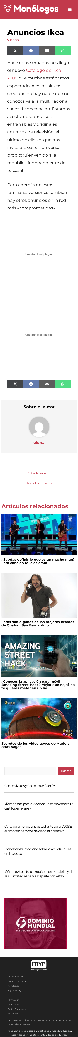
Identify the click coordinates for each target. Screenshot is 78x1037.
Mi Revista (13, 1013)
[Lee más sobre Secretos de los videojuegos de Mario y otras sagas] (38, 718)
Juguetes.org (14, 990)
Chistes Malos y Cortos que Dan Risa (30, 786)
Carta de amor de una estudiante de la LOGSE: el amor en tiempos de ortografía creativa (38, 828)
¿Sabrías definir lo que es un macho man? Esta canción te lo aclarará (38, 561)
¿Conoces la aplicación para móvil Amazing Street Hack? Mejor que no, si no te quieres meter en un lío (38, 685)
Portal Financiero (17, 1009)
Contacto (39, 1020)
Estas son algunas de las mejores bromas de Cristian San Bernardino (37, 623)
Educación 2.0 (15, 976)
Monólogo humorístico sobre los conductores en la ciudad (37, 851)
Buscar (66, 770)
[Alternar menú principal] (70, 9)
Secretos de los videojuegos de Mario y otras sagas (35, 745)
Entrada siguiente (39, 483)
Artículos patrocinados (20, 1020)
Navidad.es (13, 986)
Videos (13, 40)
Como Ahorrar (15, 1004)
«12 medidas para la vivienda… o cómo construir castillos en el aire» (38, 806)
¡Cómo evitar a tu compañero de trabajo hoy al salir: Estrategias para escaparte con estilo (38, 874)
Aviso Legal (51, 1020)
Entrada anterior (39, 473)
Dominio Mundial (17, 981)
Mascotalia (13, 1000)
